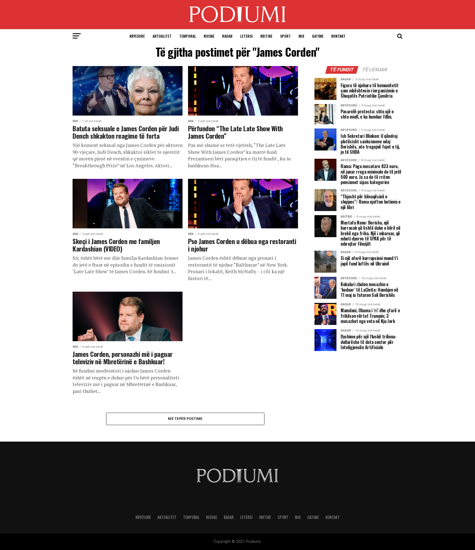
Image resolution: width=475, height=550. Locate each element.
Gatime (318, 36)
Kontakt (338, 36)
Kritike (266, 36)
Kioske (209, 36)
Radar (227, 36)
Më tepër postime (185, 419)
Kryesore (137, 36)
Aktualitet (162, 36)
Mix (301, 36)
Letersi (246, 36)
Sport (285, 36)
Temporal (187, 36)
